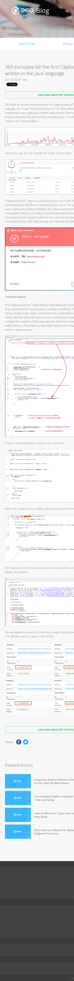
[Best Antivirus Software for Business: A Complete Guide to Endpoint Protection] (18, 832)
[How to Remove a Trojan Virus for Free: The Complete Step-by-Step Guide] (18, 815)
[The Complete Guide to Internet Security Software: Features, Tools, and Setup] (18, 798)
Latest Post (26, 43)
